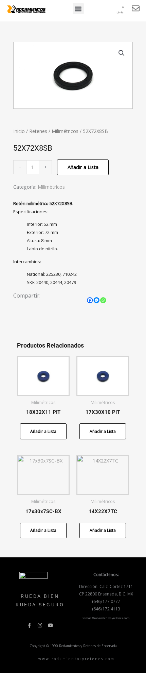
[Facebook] (90, 300)
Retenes (38, 131)
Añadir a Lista (83, 167)
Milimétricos (65, 131)
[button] (78, 8)
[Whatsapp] (103, 300)
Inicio (19, 131)
